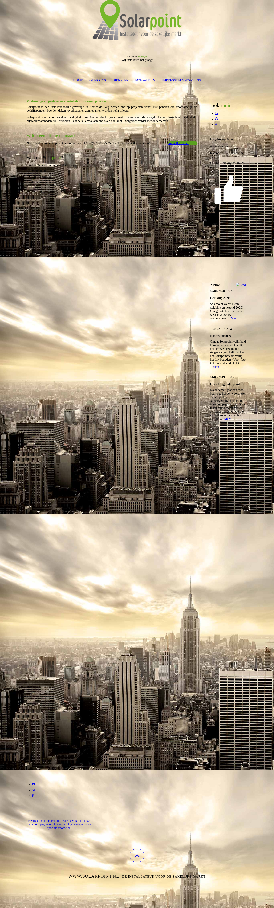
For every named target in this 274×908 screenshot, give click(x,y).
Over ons (97, 80)
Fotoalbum (145, 80)
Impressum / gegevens (181, 80)
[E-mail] (33, 784)
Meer (234, 318)
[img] (137, 20)
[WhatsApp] (33, 790)
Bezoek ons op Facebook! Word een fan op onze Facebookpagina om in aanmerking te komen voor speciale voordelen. (59, 824)
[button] (137, 855)
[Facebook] (33, 795)
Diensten (121, 80)
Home (78, 80)
